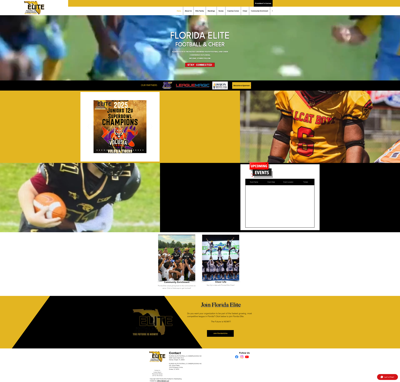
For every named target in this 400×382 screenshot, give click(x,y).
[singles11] (135, 150)
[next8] (99, 150)
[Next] (152, 127)
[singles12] (138, 150)
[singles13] (140, 150)
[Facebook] (237, 357)
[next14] (106, 150)
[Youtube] (247, 357)
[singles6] (123, 150)
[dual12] (116, 150)
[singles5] (121, 150)
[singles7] (126, 150)
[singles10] (133, 150)
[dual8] (111, 150)
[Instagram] (242, 357)
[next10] (101, 150)
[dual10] (114, 150)
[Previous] (88, 127)
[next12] (104, 150)
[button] (200, 65)
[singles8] (128, 150)
